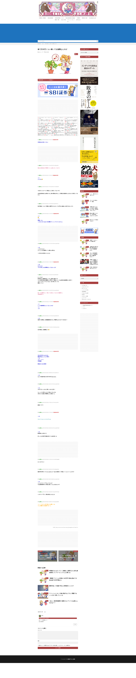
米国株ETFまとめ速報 (71, 659)
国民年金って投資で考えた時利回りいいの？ (61, 585)
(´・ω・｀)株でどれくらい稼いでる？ (94, 195)
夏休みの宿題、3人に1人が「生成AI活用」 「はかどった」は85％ (94, 214)
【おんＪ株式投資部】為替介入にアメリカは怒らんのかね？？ (63, 601)
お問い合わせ (78, 19)
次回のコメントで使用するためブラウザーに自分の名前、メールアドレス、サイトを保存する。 (55, 645)
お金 (42, 43)
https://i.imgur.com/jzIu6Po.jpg (44, 419)
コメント (40, 630)
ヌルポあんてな (84, 285)
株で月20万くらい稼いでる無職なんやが (51, 43)
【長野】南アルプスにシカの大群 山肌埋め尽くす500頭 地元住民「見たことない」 (94, 208)
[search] (97, 41)
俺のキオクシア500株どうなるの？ (94, 220)
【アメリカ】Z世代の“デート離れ (93, 201)
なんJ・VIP (46, 593)
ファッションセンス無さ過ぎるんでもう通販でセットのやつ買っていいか (63, 594)
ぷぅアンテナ (84, 297)
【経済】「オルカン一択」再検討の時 (94, 241)
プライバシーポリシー (71, 19)
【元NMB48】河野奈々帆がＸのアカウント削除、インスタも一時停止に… (57, 128)
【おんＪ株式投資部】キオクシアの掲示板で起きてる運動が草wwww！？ (94, 255)
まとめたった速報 (85, 296)
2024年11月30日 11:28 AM (44, 618)
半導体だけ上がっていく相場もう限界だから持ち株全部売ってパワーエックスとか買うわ (63, 571)
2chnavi (83, 294)
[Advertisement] (68, 32)
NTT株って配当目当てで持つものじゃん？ (94, 268)
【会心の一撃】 (63, 19)
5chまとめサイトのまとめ (86, 299)
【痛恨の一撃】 (57, 19)
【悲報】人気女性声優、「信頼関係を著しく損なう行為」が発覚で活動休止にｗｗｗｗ (44, 134)
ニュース (87, 200)
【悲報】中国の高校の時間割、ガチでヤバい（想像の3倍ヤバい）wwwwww (71, 126)
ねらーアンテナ (84, 288)
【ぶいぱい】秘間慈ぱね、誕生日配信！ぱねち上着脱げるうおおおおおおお (71, 129)
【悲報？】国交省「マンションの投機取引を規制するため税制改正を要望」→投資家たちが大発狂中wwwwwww (94, 262)
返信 (75, 624)
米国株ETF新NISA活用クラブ (87, 305)
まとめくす (84, 308)
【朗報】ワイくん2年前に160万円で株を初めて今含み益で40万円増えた (63, 579)
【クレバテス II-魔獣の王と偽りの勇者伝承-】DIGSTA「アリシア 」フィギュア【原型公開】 (44, 126)
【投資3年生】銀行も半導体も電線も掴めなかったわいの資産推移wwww (94, 248)
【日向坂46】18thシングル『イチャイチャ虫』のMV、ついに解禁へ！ (57, 121)
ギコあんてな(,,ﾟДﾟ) (85, 293)
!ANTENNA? (84, 291)
